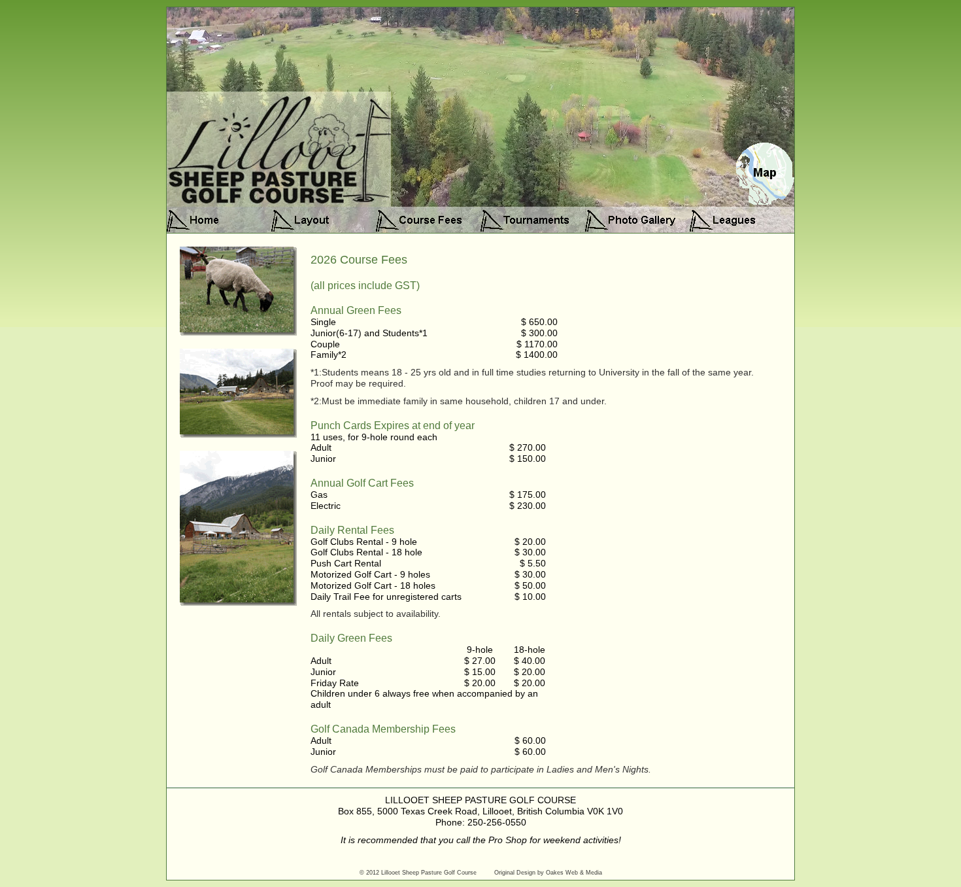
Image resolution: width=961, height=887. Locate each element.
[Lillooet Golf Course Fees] (428, 220)
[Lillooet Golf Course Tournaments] (532, 220)
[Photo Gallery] (637, 220)
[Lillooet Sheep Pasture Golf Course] (219, 220)
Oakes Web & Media (574, 872)
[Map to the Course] (764, 203)
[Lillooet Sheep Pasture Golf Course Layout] (323, 220)
